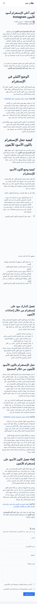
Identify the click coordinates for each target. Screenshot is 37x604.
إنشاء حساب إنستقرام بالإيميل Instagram (16, 417)
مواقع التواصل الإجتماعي (22, 23)
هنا (27, 188)
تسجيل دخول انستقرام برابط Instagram (16, 99)
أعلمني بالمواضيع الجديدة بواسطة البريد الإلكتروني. (17, 589)
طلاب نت (29, 3)
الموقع (33, 555)
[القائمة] (4, 3)
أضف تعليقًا (31, 564)
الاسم (33, 538)
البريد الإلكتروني (30, 546)
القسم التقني (32, 23)
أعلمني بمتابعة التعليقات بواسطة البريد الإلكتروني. (18, 584)
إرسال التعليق (29, 594)
